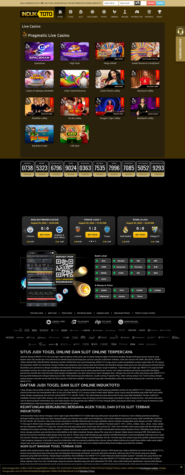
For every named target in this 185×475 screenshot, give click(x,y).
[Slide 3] (93, 241)
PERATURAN (67, 313)
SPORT (104, 17)
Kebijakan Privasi (87, 471)
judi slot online (54, 395)
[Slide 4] (95, 241)
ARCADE (124, 17)
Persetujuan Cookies (149, 468)
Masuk (151, 3)
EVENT (159, 17)
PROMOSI (149, 17)
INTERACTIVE (137, 17)
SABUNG (114, 17)
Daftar (160, 3)
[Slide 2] (91, 241)
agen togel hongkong (63, 357)
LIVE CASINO (92, 17)
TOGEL (71, 17)
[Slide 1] (89, 241)
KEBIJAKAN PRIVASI (122, 313)
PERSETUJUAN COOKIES (145, 313)
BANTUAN (52, 313)
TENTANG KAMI (36, 313)
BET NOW (59, 235)
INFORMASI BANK (84, 313)
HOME (60, 17)
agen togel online (67, 416)
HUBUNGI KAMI (103, 313)
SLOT (81, 17)
